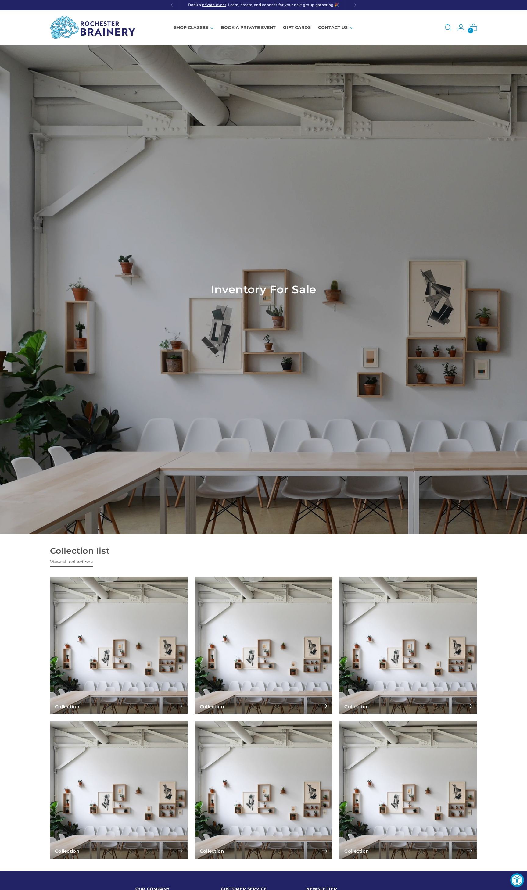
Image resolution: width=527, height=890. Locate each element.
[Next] (355, 5)
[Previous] (171, 5)
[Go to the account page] (461, 27)
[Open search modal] (448, 27)
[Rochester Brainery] (92, 27)
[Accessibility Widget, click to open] (517, 880)
